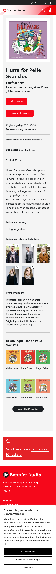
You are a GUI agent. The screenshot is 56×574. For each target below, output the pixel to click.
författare (14, 454)
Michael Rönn (19, 91)
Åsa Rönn (41, 87)
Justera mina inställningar (28, 559)
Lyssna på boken (20, 113)
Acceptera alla (28, 551)
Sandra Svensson (32, 139)
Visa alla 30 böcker (28, 409)
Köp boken (17, 101)
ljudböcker (40, 449)
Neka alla (28, 567)
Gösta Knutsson (19, 87)
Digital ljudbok (17, 229)
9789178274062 (12, 324)
